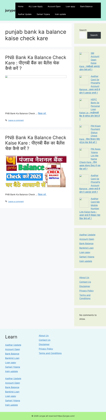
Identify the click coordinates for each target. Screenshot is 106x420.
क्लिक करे (42, 113)
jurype (10, 10)
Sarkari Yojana (43, 14)
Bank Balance (86, 6)
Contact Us (85, 282)
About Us (84, 277)
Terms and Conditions (50, 353)
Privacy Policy (86, 290)
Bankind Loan (86, 248)
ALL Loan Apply (36, 6)
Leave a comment (16, 120)
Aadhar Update (25, 14)
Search (83, 30)
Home (20, 6)
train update (60, 14)
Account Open (54, 6)
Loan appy (70, 6)
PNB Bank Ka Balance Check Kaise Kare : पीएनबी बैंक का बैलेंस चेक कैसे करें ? (35, 143)
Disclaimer (84, 286)
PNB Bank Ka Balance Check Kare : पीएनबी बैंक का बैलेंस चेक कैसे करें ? (35, 63)
